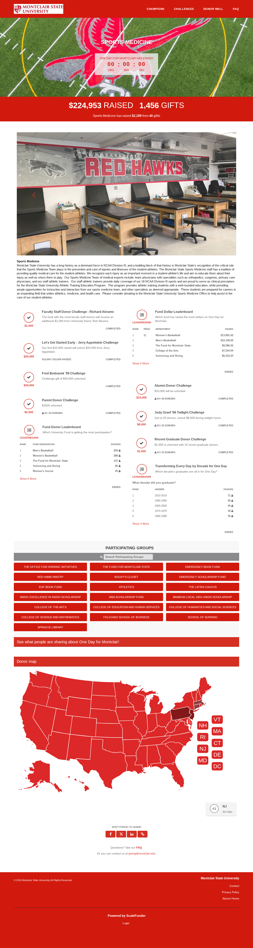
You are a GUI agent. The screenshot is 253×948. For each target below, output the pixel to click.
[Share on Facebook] (110, 834)
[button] (33, 194)
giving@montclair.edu (141, 853)
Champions (155, 8)
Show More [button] (28, 478)
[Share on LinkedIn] (132, 834)
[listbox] (126, 193)
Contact (234, 885)
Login (126, 923)
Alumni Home (230, 898)
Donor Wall (213, 8)
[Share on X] (121, 834)
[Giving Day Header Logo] (38, 9)
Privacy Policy (230, 892)
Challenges (184, 8)
